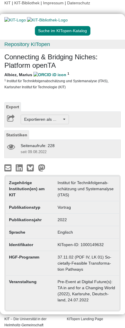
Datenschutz (78, 3)
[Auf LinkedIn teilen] (20, 167)
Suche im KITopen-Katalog (62, 30)
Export (12, 107)
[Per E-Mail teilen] (8, 167)
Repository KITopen (27, 44)
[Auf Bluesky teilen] (32, 167)
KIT (7, 3)
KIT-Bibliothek (27, 3)
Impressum (53, 3)
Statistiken (16, 135)
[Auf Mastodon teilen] (41, 167)
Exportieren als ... (43, 119)
